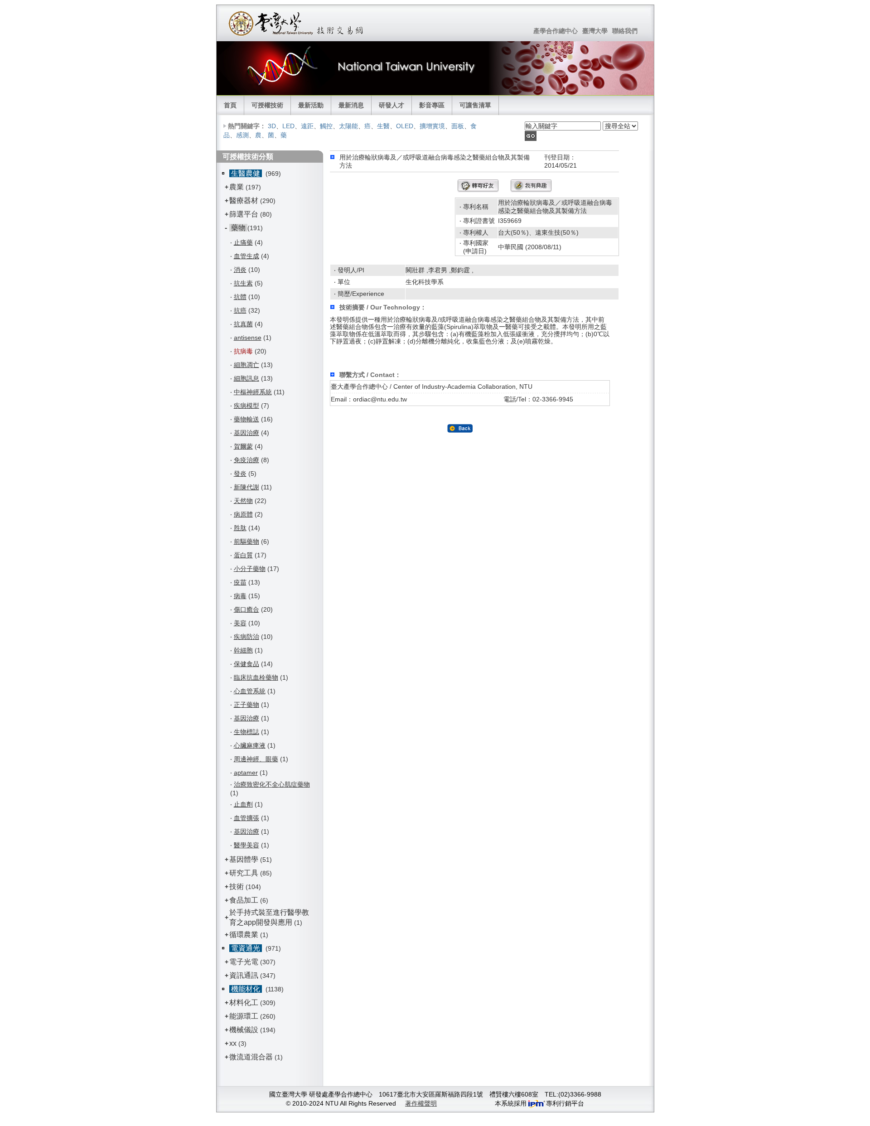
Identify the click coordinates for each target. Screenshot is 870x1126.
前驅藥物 (246, 541)
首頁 (230, 105)
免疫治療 (246, 460)
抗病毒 (243, 351)
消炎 (240, 269)
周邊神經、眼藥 (256, 759)
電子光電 (243, 962)
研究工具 (243, 873)
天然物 (243, 500)
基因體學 (243, 859)
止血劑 (243, 804)
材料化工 (243, 1002)
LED (288, 126)
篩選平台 (243, 214)
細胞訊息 (246, 378)
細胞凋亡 (246, 364)
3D (272, 126)
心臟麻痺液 (250, 745)
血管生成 (246, 256)
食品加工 (243, 900)
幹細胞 (243, 650)
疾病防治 (246, 636)
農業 (236, 187)
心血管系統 (250, 691)
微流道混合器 (251, 1057)
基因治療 (246, 432)
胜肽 (240, 528)
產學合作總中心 (555, 30)
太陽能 (348, 126)
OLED (404, 126)
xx (233, 1043)
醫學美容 (246, 845)
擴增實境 (432, 126)
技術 (236, 886)
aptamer (246, 772)
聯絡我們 (625, 30)
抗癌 (240, 310)
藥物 (238, 228)
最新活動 (311, 105)
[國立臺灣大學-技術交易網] (296, 23)
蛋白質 (243, 555)
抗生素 (243, 283)
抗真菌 (243, 324)
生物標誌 (246, 731)
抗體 (240, 296)
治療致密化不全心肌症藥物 (272, 784)
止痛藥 (243, 242)
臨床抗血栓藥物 (256, 677)
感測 (242, 135)
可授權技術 (267, 105)
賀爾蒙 (243, 446)
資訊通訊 (243, 975)
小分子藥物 (250, 568)
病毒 (240, 595)
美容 (240, 623)
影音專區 (432, 105)
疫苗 (240, 582)
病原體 (243, 514)
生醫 (383, 126)
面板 (457, 126)
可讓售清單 (475, 105)
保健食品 (246, 663)
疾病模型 (246, 405)
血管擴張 (246, 818)
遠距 (307, 126)
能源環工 (243, 1016)
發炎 (240, 473)
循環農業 (243, 934)
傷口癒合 (246, 609)
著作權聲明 (421, 1103)
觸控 (326, 126)
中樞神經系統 (253, 392)
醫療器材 (244, 200)
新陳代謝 (246, 487)
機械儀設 (243, 1030)
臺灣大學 (595, 30)
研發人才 (391, 105)
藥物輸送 (246, 419)
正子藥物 (246, 704)
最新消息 (351, 105)
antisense (247, 337)
